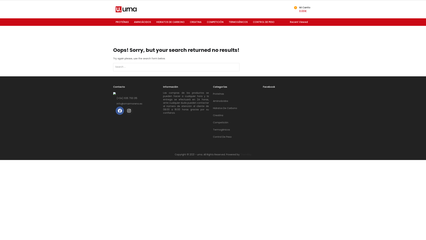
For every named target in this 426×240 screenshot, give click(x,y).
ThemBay (245, 154)
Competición (215, 22)
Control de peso (263, 22)
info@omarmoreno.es (129, 103)
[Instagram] (129, 110)
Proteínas (122, 22)
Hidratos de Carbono (170, 22)
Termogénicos (238, 22)
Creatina (196, 22)
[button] (301, 9)
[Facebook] (120, 110)
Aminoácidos (142, 22)
